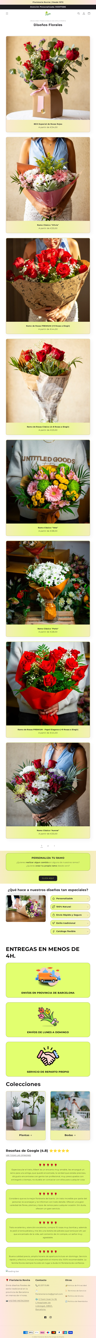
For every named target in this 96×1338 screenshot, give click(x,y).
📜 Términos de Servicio (75, 1291)
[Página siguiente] (54, 845)
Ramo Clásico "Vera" (48, 528)
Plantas (24, 1135)
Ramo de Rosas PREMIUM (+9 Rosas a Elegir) (48, 326)
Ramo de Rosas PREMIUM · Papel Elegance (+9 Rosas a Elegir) (48, 730)
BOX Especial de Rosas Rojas (48, 124)
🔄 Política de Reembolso (76, 1301)
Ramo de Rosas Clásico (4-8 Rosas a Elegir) (48, 427)
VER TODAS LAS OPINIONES (18, 1155)
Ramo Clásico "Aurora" (48, 830)
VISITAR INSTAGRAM (19, 1301)
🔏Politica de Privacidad (76, 1285)
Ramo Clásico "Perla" (48, 629)
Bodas (69, 1135)
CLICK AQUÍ (48, 878)
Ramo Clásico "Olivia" (48, 225)
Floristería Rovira (43, 1337)
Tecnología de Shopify (56, 1337)
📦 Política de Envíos (74, 1296)
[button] (7, 13)
